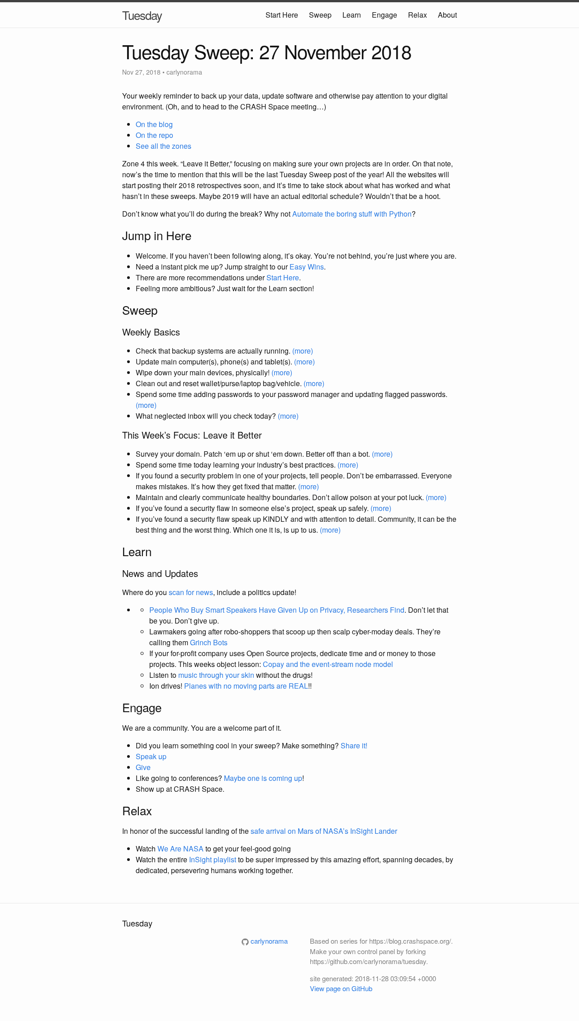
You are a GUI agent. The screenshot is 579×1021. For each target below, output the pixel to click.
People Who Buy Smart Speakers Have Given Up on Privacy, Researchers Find (276, 610)
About (447, 14)
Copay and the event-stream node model (328, 664)
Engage (384, 14)
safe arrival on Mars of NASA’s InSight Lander (324, 831)
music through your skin (216, 675)
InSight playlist (212, 859)
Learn (351, 14)
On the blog (154, 124)
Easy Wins (307, 266)
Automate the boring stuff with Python (352, 213)
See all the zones (163, 146)
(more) (302, 350)
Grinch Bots (209, 642)
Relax (417, 14)
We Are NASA (180, 848)
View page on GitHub (341, 988)
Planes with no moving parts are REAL (246, 686)
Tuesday (142, 14)
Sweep (320, 14)
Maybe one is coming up (263, 778)
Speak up (151, 756)
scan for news (191, 592)
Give (143, 767)
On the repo (154, 135)
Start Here (282, 14)
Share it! (354, 745)
